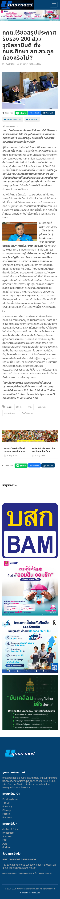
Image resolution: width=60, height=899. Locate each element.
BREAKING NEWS (14, 119)
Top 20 (5, 802)
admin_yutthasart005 (32, 63)
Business (7, 817)
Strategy (6, 810)
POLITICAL (33, 119)
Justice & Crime (10, 829)
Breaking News (10, 799)
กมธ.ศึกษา (42, 406)
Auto (4, 843)
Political (6, 813)
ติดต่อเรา (6, 847)
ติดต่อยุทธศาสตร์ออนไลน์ (30, 892)
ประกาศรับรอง (9, 413)
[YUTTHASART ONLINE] (17, 5)
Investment (8, 832)
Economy (7, 806)
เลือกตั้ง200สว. (27, 413)
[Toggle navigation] (54, 5)
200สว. (19, 406)
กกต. (30, 406)
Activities (7, 836)
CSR (5, 840)
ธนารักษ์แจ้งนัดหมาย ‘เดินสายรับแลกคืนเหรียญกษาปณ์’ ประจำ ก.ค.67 (43, 451)
